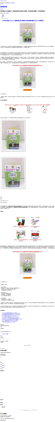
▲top (1, 335)
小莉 (1, 326)
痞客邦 (5, 331)
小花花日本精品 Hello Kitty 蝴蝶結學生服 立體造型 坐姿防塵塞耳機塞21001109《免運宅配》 (23, 20)
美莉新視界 (3, 6)
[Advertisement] (27, 385)
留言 (7, 331)
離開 (5, 420)
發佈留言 (2, 342)
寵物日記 (7, 13)
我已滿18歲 (2, 420)
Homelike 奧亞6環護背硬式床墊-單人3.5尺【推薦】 (9, 312)
